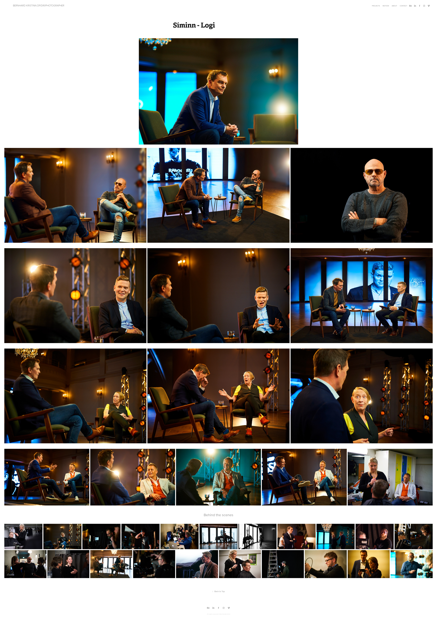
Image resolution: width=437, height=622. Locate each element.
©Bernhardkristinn (224, 614)
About (394, 6)
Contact (403, 6)
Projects (376, 6)
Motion (386, 6)
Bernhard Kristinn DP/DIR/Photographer (38, 5)
